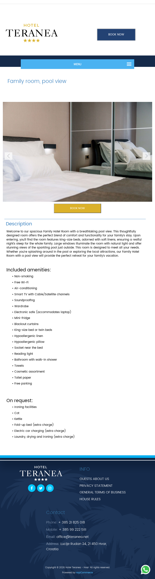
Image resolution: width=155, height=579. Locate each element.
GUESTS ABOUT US (94, 479)
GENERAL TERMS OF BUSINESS (103, 492)
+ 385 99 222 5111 (72, 529)
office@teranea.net (73, 537)
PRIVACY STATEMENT (96, 485)
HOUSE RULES (90, 499)
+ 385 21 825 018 (71, 522)
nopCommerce (84, 572)
